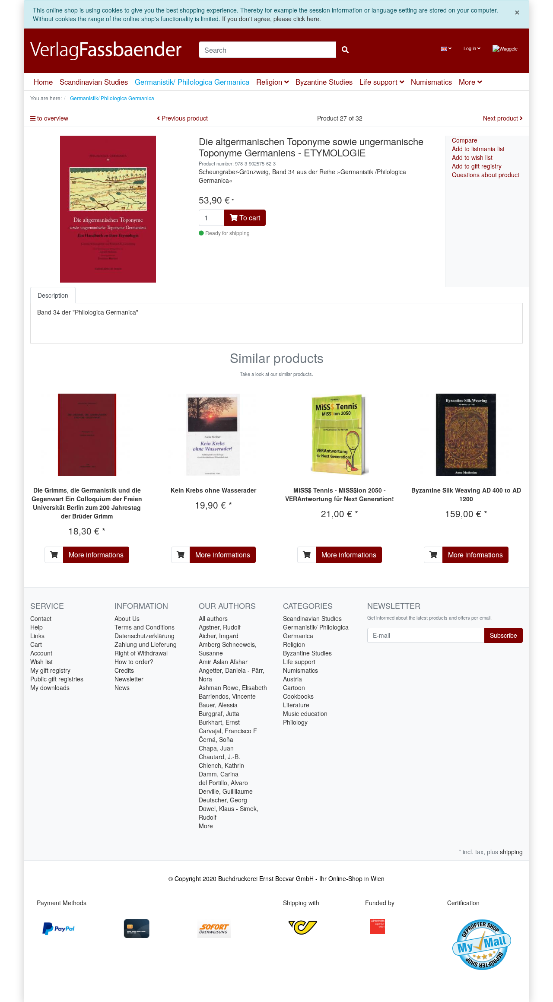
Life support (379, 81)
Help (36, 627)
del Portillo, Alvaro (223, 782)
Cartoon (294, 687)
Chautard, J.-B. (219, 756)
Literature (296, 704)
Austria (292, 678)
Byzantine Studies (324, 81)
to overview (51, 118)
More (206, 825)
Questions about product (485, 174)
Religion (270, 81)
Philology (295, 722)
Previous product (184, 118)
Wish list (41, 661)
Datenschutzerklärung (144, 635)
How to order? (133, 661)
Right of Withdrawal (141, 653)
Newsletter (128, 678)
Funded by (379, 902)
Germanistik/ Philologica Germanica (192, 81)
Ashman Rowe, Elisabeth (233, 687)
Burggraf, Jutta (219, 713)
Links (37, 635)
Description (53, 295)
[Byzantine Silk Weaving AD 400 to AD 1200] (466, 435)
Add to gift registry (477, 166)
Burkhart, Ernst (219, 722)
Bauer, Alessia (218, 704)
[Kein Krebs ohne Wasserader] (213, 435)
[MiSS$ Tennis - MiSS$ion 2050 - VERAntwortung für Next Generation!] (340, 435)
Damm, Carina (218, 774)
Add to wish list (472, 157)
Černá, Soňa (216, 739)
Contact (40, 618)
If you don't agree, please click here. (271, 18)
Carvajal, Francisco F (228, 730)
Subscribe (503, 635)
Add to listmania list (478, 148)
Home (43, 81)
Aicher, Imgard (218, 635)
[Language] (446, 48)
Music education (305, 713)
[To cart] (54, 555)
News (122, 687)
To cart (249, 218)
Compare (464, 140)
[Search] (345, 49)
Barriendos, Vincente (227, 696)
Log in (470, 48)
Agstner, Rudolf (220, 627)
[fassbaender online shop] (108, 50)
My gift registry (50, 670)
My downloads (50, 687)
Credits (124, 670)
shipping (511, 851)
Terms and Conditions (144, 627)
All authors (213, 618)
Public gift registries (56, 678)
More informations (96, 555)
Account (41, 653)
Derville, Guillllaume (226, 791)
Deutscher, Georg (223, 799)
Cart (36, 644)
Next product (501, 118)
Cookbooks (298, 696)
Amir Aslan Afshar (223, 661)
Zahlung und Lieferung (145, 644)
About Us (127, 618)
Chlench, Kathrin (221, 765)
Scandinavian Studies (94, 81)
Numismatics (431, 81)
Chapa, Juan (216, 748)
